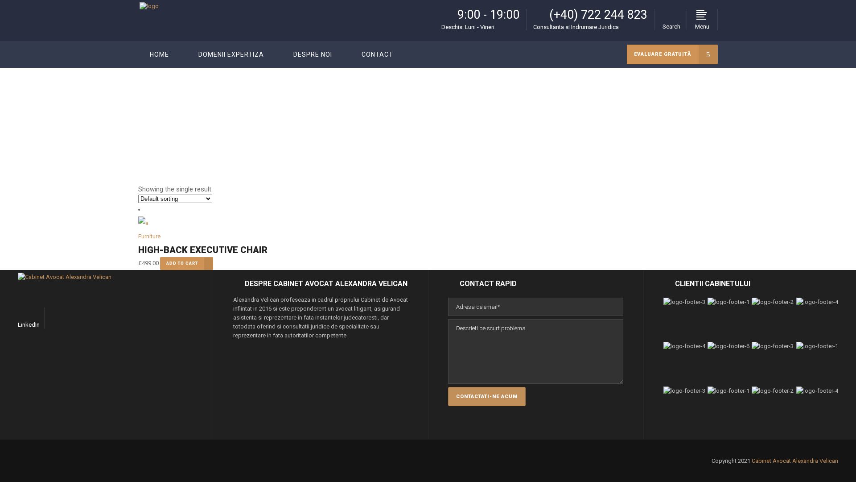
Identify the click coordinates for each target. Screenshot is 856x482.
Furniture (149, 236)
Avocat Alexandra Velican (650, 113)
